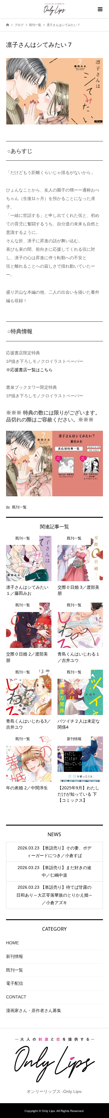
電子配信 (14, 983)
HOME (12, 942)
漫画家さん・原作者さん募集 (33, 1010)
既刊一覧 (19, 507)
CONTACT (16, 996)
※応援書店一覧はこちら (29, 369)
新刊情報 (14, 956)
